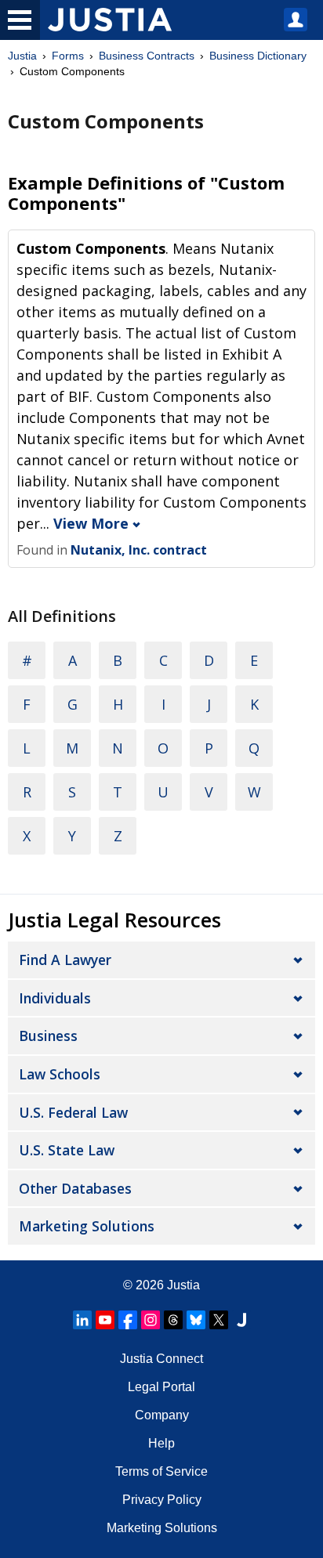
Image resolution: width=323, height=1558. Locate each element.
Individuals (55, 998)
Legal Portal (161, 1387)
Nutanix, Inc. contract (139, 549)
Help (161, 1443)
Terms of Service (161, 1471)
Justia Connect (161, 1358)
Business (48, 1035)
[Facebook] (127, 1319)
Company (162, 1415)
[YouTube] (105, 1319)
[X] (218, 1319)
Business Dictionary (258, 55)
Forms (68, 55)
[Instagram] (150, 1319)
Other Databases (75, 1188)
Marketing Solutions (86, 1225)
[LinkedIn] (82, 1319)
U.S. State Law (66, 1149)
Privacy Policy (161, 1499)
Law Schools (59, 1074)
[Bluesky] (196, 1319)
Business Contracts (146, 55)
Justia (22, 55)
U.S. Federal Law (73, 1112)
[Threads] (173, 1319)
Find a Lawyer (65, 959)
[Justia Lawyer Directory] (241, 1319)
